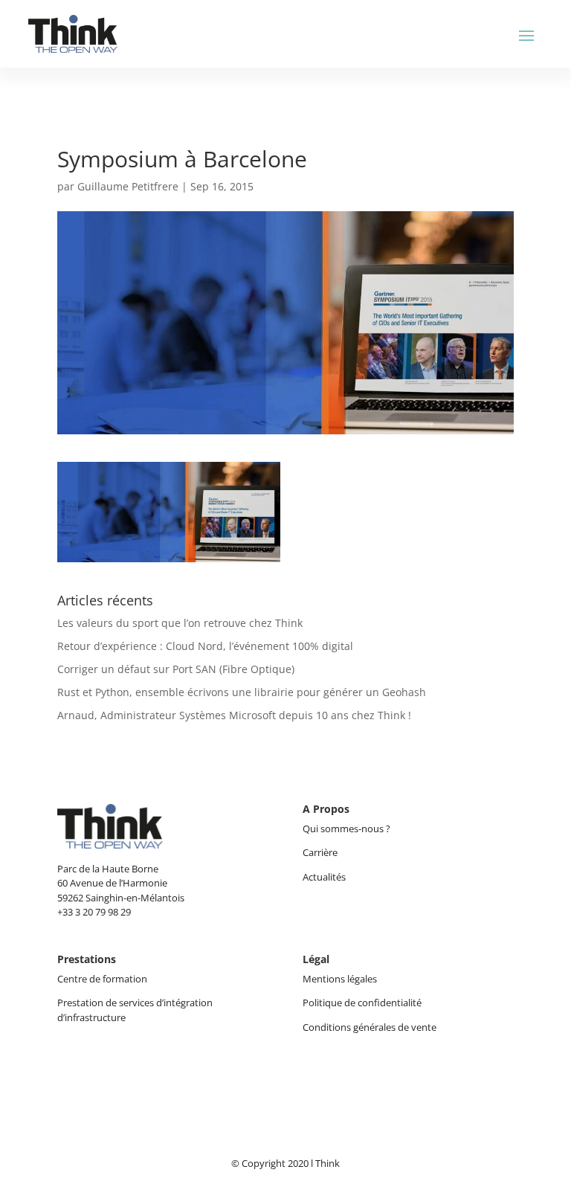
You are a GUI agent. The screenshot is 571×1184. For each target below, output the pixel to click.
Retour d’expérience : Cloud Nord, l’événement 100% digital (205, 646)
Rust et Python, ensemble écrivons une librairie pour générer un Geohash (241, 692)
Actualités (324, 877)
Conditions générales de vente (369, 1027)
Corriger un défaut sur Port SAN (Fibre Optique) (175, 669)
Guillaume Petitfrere (127, 186)
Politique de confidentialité (362, 1002)
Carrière (320, 852)
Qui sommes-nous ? (348, 828)
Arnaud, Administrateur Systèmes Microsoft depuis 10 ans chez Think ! (234, 715)
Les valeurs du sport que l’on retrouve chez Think (180, 623)
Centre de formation (102, 978)
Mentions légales (340, 978)
